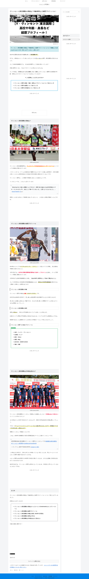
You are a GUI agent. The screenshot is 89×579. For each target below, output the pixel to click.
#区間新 (21, 443)
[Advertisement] (34, 101)
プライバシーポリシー (38, 576)
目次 (33, 112)
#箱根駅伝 (48, 441)
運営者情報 (50, 576)
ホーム (33, 576)
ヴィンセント (13, 553)
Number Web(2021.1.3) (16, 191)
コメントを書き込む (34, 561)
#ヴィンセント (15, 443)
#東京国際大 (54, 441)
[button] (79, 12)
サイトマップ (55, 576)
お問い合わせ (45, 576)
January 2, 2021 (35, 447)
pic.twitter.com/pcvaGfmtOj (30, 443)
